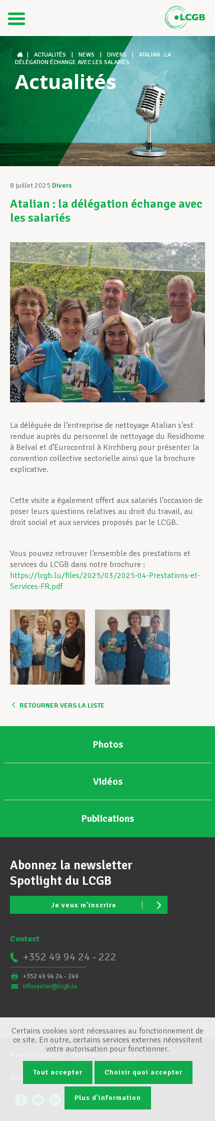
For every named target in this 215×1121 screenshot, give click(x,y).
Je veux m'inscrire (83, 905)
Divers (62, 185)
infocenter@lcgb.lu (50, 986)
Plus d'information (107, 1097)
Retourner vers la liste (62, 705)
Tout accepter (57, 1072)
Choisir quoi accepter (143, 1072)
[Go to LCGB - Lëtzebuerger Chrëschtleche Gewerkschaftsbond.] (21, 55)
